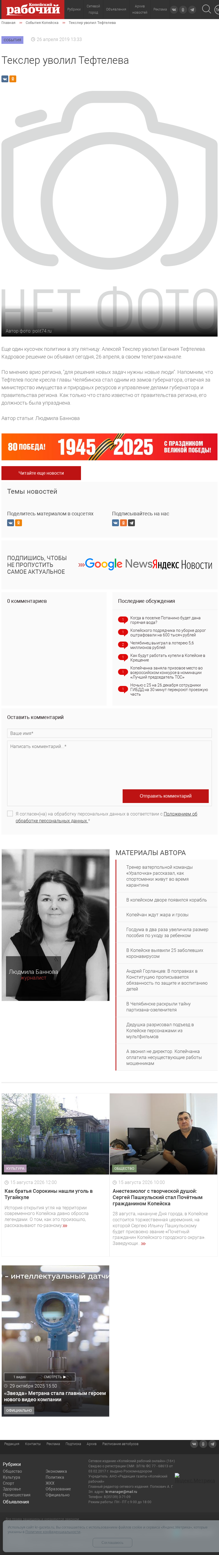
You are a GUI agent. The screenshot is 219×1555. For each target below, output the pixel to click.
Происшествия (17, 1495)
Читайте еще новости (41, 473)
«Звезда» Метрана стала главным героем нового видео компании (55, 1396)
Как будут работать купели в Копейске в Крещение (167, 657)
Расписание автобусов (120, 1444)
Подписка (73, 1444)
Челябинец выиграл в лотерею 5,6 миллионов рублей (162, 645)
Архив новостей (139, 9)
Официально (58, 1495)
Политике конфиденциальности (52, 1531)
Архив (92, 1444)
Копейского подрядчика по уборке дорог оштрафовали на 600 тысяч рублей (168, 632)
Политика (55, 1477)
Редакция (11, 1444)
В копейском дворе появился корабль (166, 900)
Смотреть (53, 1377)
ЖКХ (50, 1483)
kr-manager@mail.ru (121, 1492)
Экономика (56, 1471)
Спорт (8, 1483)
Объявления (116, 9)
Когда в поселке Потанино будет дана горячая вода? (165, 620)
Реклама (160, 9)
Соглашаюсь (112, 1542)
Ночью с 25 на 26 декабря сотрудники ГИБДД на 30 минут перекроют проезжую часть (169, 689)
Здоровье (12, 1489)
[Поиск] (206, 10)
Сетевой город (93, 9)
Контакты (33, 1444)
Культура (11, 1477)
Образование (58, 1489)
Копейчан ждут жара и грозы (157, 914)
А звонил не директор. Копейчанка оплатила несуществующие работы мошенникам (164, 1057)
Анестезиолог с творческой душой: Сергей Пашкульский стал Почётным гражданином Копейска (158, 1197)
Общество (12, 1471)
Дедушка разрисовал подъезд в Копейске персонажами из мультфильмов (160, 1030)
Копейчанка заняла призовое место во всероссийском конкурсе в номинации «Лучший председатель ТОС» (166, 672)
